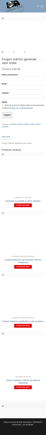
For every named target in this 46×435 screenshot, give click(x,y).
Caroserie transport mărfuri (19, 124)
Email (5, 84)
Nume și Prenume (10, 75)
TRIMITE (7, 115)
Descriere (6, 137)
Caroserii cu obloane (23, 197)
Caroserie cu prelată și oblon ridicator (23, 201)
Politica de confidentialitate (21, 108)
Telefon (6, 93)
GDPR (5, 102)
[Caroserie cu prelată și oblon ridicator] (43, 60)
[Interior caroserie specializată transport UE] (39, 60)
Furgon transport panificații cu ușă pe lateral (23, 321)
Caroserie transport (23, 377)
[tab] (6, 136)
